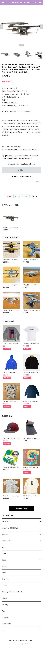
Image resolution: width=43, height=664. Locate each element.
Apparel (5, 534)
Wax (3, 611)
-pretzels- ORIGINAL (10, 528)
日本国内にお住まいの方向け (21, 176)
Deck (4, 573)
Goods (4, 560)
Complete (5, 617)
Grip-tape (5, 579)
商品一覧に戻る (21, 508)
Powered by (19, 644)
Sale (3, 630)
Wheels (5, 598)
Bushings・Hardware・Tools (12, 592)
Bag (3, 547)
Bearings (5, 605)
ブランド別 (5, 522)
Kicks (4, 554)
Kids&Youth (6, 624)
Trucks (4, 585)
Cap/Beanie (6, 541)
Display (5, 566)
